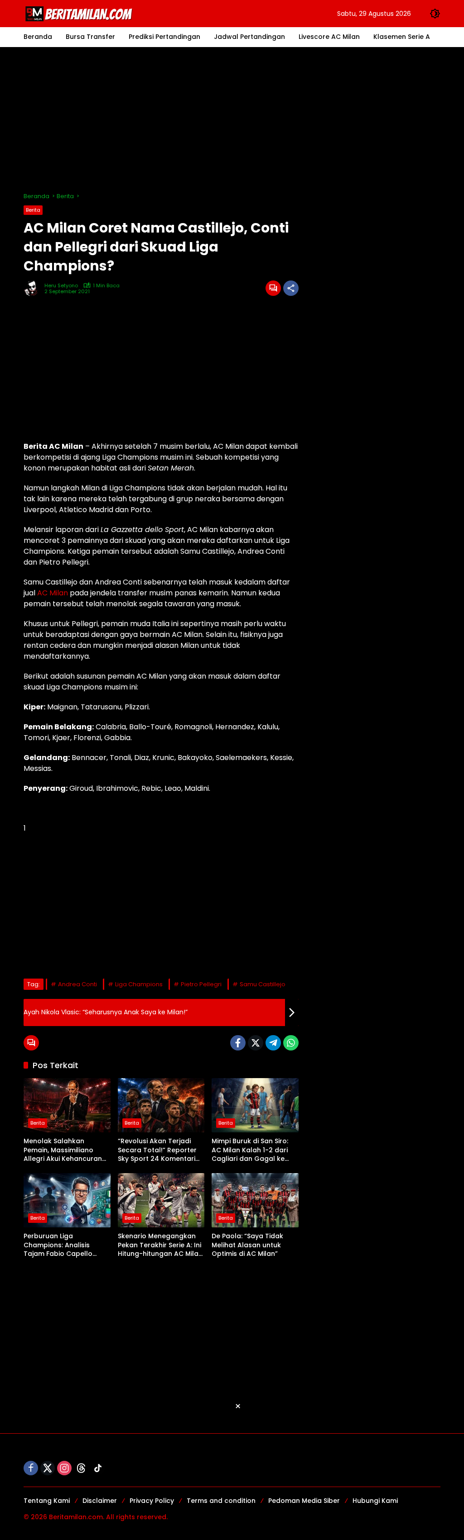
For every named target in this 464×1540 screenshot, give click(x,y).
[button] (435, 13)
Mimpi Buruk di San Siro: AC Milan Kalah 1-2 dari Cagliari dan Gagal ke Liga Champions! (250, 1150)
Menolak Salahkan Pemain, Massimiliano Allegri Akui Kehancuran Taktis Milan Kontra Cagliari (63, 1150)
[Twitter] (255, 1042)
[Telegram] (273, 1042)
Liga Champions (139, 984)
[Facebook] (238, 1042)
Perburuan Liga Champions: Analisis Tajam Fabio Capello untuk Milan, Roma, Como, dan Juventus (66, 1245)
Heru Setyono (61, 285)
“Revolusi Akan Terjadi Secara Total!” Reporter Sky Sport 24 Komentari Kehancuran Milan (157, 1150)
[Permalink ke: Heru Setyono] (34, 288)
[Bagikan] (291, 288)
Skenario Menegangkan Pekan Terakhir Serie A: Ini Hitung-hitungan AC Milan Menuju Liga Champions (160, 1245)
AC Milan (52, 593)
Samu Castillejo (262, 984)
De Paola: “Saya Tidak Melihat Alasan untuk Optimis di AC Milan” (247, 1245)
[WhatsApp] (291, 1042)
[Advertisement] (232, 119)
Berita (33, 210)
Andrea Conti (77, 984)
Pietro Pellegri (201, 984)
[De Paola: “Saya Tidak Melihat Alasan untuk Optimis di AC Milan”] (255, 1200)
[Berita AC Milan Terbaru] (80, 13)
